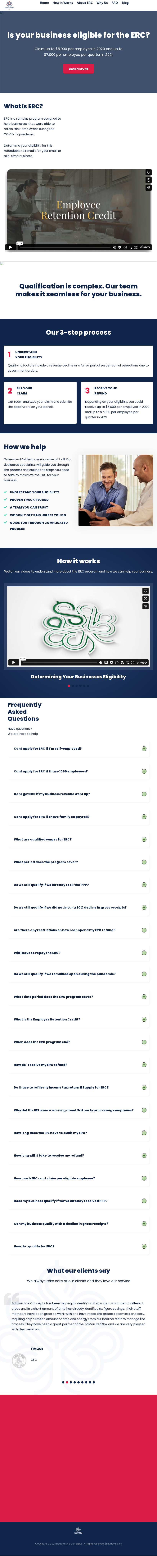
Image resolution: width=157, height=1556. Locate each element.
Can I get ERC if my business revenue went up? (52, 794)
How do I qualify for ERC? (34, 1246)
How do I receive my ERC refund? (40, 1065)
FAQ (115, 3)
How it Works (63, 3)
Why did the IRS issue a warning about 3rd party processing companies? (74, 1110)
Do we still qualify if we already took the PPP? (51, 885)
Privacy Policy (114, 1543)
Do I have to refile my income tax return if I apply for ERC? (61, 1087)
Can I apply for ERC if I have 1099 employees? (51, 771)
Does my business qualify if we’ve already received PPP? (61, 1201)
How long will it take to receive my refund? (49, 1155)
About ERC (85, 3)
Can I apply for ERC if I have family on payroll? (52, 817)
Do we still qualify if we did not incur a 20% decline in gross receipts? (70, 907)
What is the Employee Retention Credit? (47, 1019)
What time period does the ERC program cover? (53, 997)
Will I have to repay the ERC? (37, 953)
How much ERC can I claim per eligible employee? (54, 1178)
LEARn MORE (78, 69)
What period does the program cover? (46, 862)
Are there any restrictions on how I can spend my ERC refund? (64, 930)
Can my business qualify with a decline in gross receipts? (61, 1224)
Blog (125, 3)
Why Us (102, 3)
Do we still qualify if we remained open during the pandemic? (65, 974)
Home (44, 3)
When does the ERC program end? (42, 1042)
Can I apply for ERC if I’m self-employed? (48, 748)
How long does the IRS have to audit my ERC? (50, 1133)
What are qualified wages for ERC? (43, 839)
